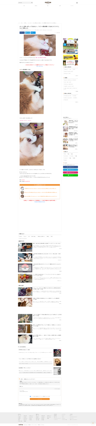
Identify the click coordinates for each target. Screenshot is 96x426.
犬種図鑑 (77, 91)
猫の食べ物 (43, 415)
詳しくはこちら (40, 66)
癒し (48, 5)
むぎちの (20, 236)
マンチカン (74, 95)
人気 (24, 5)
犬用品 (19, 419)
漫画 (60, 5)
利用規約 (29, 424)
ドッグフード (56, 419)
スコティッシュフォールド (23, 238)
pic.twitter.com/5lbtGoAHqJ (46, 173)
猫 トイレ (71, 415)
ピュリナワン (64, 414)
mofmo (48, 3)
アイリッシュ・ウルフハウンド (68, 84)
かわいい (25, 236)
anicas (23, 179)
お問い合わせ (26, 424)
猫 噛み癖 (55, 415)
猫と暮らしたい (49, 415)
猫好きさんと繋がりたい (41, 236)
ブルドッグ (65, 69)
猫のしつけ (37, 415)
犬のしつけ (19, 415)
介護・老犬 (25, 419)
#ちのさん (38, 173)
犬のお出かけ (25, 418)
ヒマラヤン (75, 97)
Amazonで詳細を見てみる (39, 201)
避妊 (72, 153)
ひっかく (65, 160)
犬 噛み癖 (71, 414)
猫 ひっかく (55, 416)
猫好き (48, 236)
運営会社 (39, 424)
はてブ (34, 32)
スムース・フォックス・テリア (68, 71)
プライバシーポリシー (34, 424)
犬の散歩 (19, 418)
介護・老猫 (37, 419)
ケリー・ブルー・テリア (67, 82)
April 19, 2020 (32, 176)
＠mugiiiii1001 (27, 181)
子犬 (65, 153)
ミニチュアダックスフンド (73, 416)
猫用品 (48, 418)
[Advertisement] (48, 14)
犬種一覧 (77, 75)
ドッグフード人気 (64, 419)
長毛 (51, 236)
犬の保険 (30, 419)
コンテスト (72, 5)
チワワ (74, 69)
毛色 (68, 153)
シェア (23, 32)
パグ (70, 69)
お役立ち (36, 5)
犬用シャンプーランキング (73, 419)
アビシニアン (66, 99)
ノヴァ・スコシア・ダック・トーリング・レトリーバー (70, 89)
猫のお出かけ (38, 418)
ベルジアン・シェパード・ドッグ (68, 86)
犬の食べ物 (25, 415)
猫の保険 (43, 419)
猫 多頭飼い (55, 414)
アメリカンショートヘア (67, 95)
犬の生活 (30, 418)
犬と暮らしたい (31, 415)
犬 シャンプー (72, 418)
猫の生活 (43, 418)
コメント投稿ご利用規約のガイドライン (37, 396)
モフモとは (42, 424)
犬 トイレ (63, 415)
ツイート (28, 32)
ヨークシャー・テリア (67, 73)
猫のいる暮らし (34, 236)
